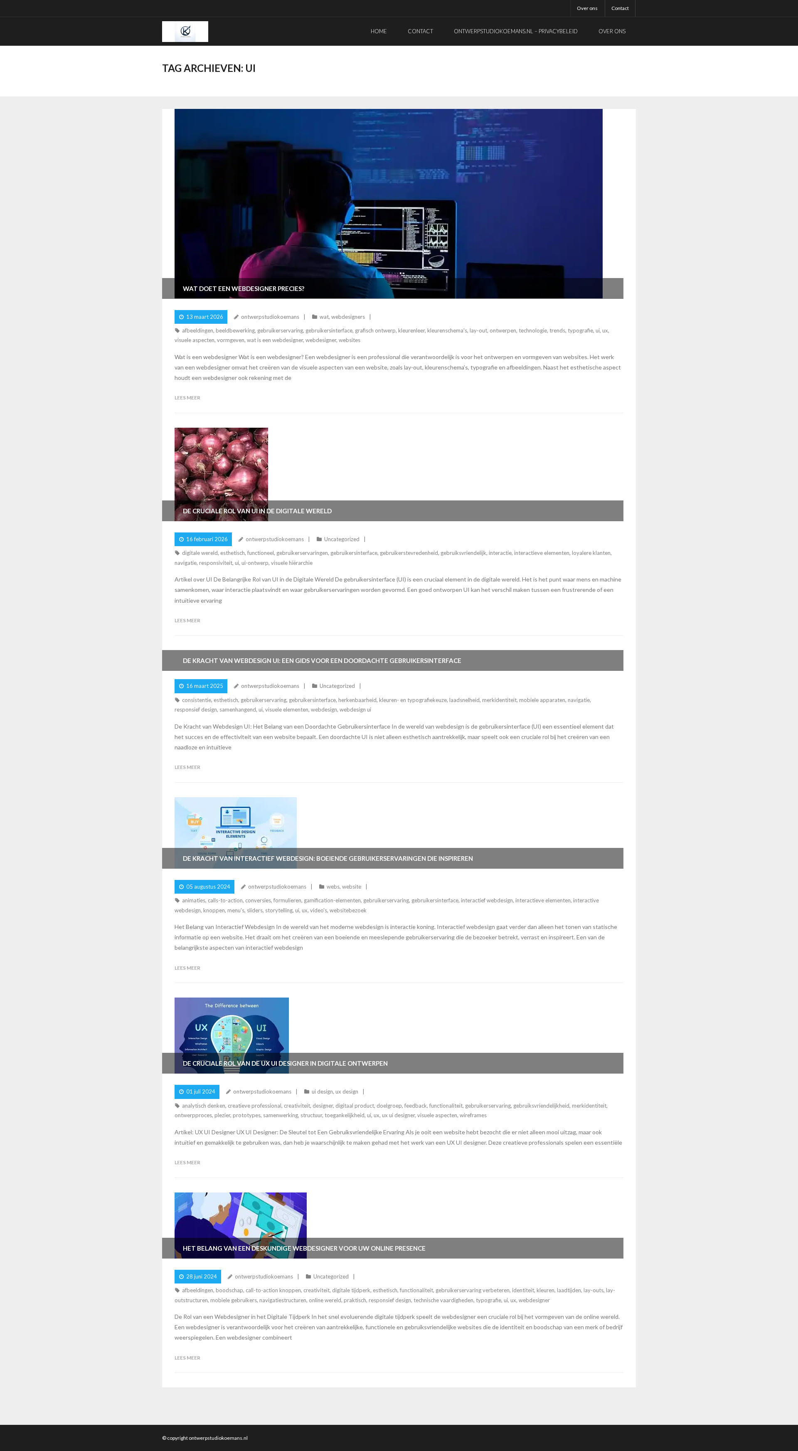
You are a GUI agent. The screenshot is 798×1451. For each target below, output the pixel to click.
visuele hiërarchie (292, 562)
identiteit (523, 1290)
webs (333, 886)
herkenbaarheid (357, 700)
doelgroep (389, 1105)
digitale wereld (200, 552)
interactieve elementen (541, 552)
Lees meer (187, 397)
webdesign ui (355, 709)
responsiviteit (215, 562)
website (351, 886)
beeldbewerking (235, 330)
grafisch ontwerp (375, 330)
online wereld (325, 1300)
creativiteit (297, 1105)
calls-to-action (225, 900)
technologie (533, 330)
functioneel (260, 552)
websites (349, 340)
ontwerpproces (193, 1115)
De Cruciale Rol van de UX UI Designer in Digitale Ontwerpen (285, 1063)
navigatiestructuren (282, 1300)
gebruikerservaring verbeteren (473, 1290)
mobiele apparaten (542, 700)
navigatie (186, 562)
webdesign (324, 709)
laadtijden (569, 1290)
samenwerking (280, 1115)
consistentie (196, 700)
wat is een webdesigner (275, 340)
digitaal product (354, 1105)
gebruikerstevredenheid (409, 552)
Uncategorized (342, 539)
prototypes (247, 1115)
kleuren (545, 1290)
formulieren (287, 900)
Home (379, 31)
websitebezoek (348, 910)
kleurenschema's (447, 330)
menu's (235, 910)
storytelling (279, 910)
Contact (620, 8)
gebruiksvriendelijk (463, 552)
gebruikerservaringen (302, 552)
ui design (322, 1091)
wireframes (473, 1115)
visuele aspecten (194, 340)
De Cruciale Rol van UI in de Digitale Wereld (257, 511)
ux (605, 330)
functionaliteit (446, 1105)
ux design (346, 1091)
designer (323, 1105)
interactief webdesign (487, 900)
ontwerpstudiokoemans (270, 316)
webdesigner (320, 340)
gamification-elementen (332, 900)
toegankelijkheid (345, 1115)
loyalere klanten (591, 552)
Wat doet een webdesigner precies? (243, 288)
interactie (500, 552)
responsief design (196, 709)
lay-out (478, 330)
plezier (222, 1115)
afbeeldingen (197, 330)
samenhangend (237, 709)
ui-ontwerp (254, 562)
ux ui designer (398, 1115)
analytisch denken (203, 1105)
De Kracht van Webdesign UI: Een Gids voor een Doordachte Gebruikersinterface (322, 660)
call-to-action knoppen (273, 1290)
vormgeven (230, 340)
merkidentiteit (499, 700)
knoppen (214, 910)
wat (324, 316)
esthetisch (232, 552)
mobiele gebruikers (233, 1300)
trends (557, 330)
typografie (580, 330)
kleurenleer (411, 330)
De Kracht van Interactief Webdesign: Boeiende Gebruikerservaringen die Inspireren (328, 858)
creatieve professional (254, 1105)
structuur (311, 1115)
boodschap (229, 1290)
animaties (193, 900)
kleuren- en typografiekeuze (413, 700)
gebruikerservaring (280, 330)
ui (598, 330)
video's (318, 910)
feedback (415, 1105)
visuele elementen (286, 709)
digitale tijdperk (351, 1290)
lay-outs (593, 1290)
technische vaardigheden (443, 1300)
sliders (255, 910)
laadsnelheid (464, 700)
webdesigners (348, 316)
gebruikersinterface (328, 330)
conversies (258, 900)
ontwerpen (503, 330)
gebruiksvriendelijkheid (541, 1105)
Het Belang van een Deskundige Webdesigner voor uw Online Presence (304, 1248)
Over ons (587, 8)
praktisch (355, 1300)
